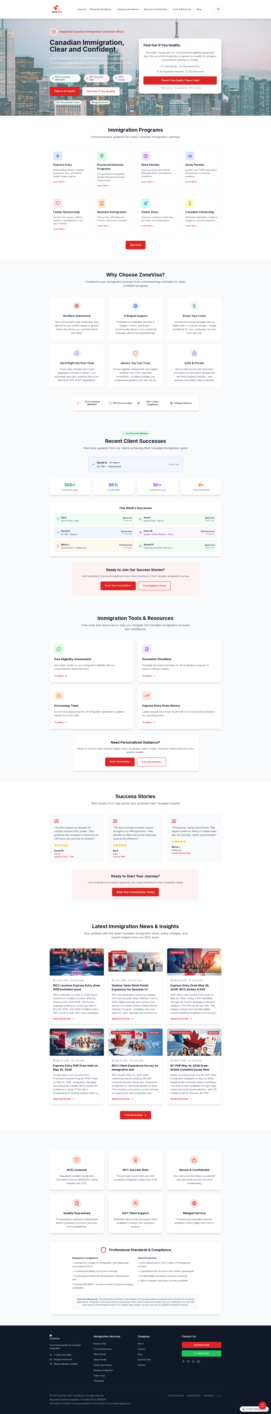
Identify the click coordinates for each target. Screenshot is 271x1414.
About (140, 1343)
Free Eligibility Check (154, 585)
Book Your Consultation (118, 585)
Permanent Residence (100, 9)
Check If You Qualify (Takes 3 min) (180, 80)
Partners (142, 1365)
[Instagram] (198, 1361)
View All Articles (133, 1115)
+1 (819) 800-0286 (62, 1355)
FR (218, 9)
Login (219, 1396)
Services (82, 9)
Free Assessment (151, 761)
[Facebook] (183, 1361)
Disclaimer (208, 1395)
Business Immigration (103, 1370)
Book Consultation (120, 761)
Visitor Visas (99, 1375)
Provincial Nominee (103, 1349)
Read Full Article (62, 1018)
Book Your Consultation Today (135, 892)
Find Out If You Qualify (101, 91)
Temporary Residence (128, 9)
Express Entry (100, 1343)
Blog (199, 9)
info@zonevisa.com (63, 1359)
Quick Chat (203, 1353)
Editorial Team (144, 1359)
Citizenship (99, 1381)
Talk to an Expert (64, 91)
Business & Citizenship (155, 9)
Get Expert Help (201, 1345)
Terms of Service (176, 1395)
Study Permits (100, 1359)
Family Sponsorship (103, 1365)
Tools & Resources (182, 9)
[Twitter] (193, 1361)
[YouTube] (188, 1361)
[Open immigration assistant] (262, 1405)
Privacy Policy (193, 1395)
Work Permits (100, 1354)
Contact (141, 1349)
